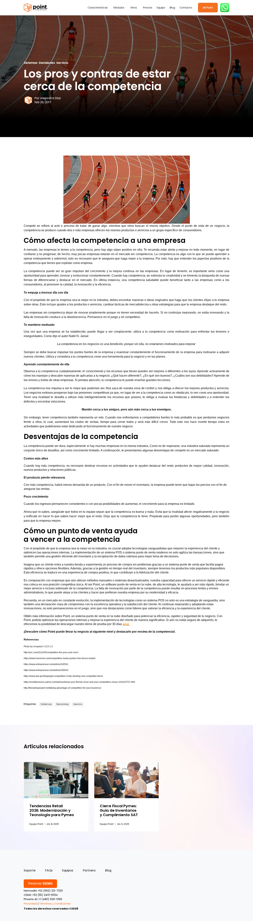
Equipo (161, 7)
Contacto (185, 7)
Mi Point (208, 7)
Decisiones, (62, 704)
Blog (172, 7)
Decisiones (47, 63)
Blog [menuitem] (108, 870)
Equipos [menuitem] (67, 870)
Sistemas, (46, 704)
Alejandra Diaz (50, 98)
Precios (147, 7)
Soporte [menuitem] (30, 870)
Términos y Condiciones (55, 903)
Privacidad (30, 903)
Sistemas (30, 63)
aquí (126, 624)
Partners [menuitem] (89, 870)
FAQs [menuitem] (49, 870)
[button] (98, 7)
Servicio (62, 63)
